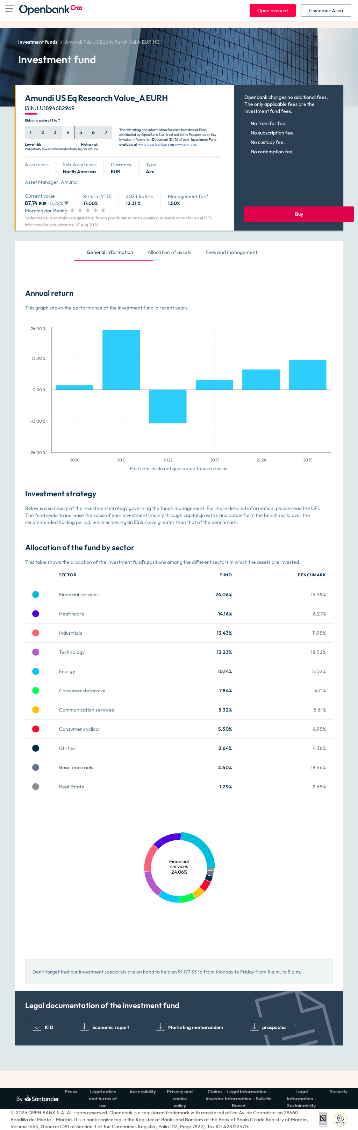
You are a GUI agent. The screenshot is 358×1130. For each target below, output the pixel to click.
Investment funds (37, 42)
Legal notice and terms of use (103, 1098)
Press (71, 1091)
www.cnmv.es (185, 144)
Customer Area (326, 10)
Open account (272, 10)
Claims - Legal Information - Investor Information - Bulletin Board (239, 1098)
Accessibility (142, 1091)
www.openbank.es (152, 144)
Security (339, 1091)
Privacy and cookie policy (180, 1098)
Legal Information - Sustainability (301, 1098)
